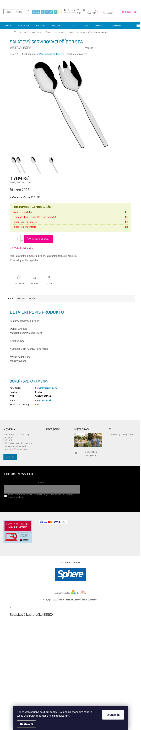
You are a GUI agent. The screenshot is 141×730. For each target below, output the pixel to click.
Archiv (10, 457)
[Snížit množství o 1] (22, 241)
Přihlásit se (42, 504)
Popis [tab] (11, 298)
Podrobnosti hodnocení (51, 54)
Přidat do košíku (40, 238)
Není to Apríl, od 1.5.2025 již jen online (16, 436)
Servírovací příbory (46, 388)
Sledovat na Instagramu (91, 453)
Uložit (30, 271)
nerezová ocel (43, 400)
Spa (37, 404)
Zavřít (41, 270)
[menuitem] (7, 25)
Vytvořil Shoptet (62, 592)
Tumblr (76, 562)
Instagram (66, 562)
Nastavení (26, 724)
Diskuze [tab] (21, 298)
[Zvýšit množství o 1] (22, 237)
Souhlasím (113, 715)
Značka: (76, 54)
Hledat (28, 11)
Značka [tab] (32, 298)
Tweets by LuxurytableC (121, 434)
